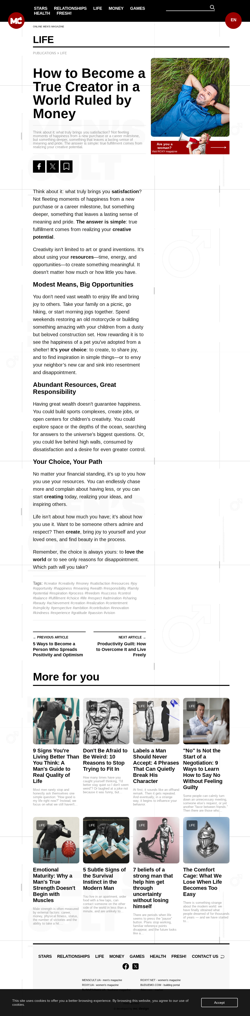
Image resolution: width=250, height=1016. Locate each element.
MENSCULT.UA (102, 980)
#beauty (39, 603)
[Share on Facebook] (39, 166)
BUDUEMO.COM (160, 984)
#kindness (41, 613)
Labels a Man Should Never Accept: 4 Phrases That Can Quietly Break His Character (156, 766)
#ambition (80, 608)
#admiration (112, 598)
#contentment (116, 603)
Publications (44, 53)
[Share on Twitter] (53, 166)
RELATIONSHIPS (70, 8)
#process (76, 593)
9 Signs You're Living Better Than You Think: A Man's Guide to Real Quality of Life (56, 766)
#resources (120, 583)
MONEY (116, 8)
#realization (95, 603)
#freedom (92, 593)
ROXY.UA (100, 984)
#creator (50, 583)
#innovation (120, 608)
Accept (219, 1003)
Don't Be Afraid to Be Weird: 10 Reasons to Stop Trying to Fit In (105, 760)
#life (83, 598)
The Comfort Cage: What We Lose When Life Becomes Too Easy (202, 882)
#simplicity (41, 608)
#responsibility (115, 588)
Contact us (205, 956)
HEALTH (42, 13)
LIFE (97, 8)
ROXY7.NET (160, 980)
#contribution (99, 608)
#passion (95, 613)
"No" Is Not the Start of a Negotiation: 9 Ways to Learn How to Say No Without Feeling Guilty (202, 769)
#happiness (63, 588)
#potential (40, 593)
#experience (60, 613)
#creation (78, 603)
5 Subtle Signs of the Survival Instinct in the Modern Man (104, 879)
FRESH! (64, 13)
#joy (134, 583)
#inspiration (58, 593)
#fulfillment (57, 598)
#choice (73, 598)
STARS (40, 8)
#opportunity (42, 588)
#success (109, 593)
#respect (95, 598)
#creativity (66, 583)
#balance (40, 598)
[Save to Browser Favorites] (66, 166)
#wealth (96, 588)
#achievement (58, 603)
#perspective (61, 608)
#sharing (129, 598)
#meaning (81, 588)
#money (82, 583)
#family (133, 588)
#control (124, 593)
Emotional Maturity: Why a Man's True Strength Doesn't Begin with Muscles (54, 885)
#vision (109, 613)
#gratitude (79, 613)
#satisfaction (100, 583)
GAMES (137, 8)
